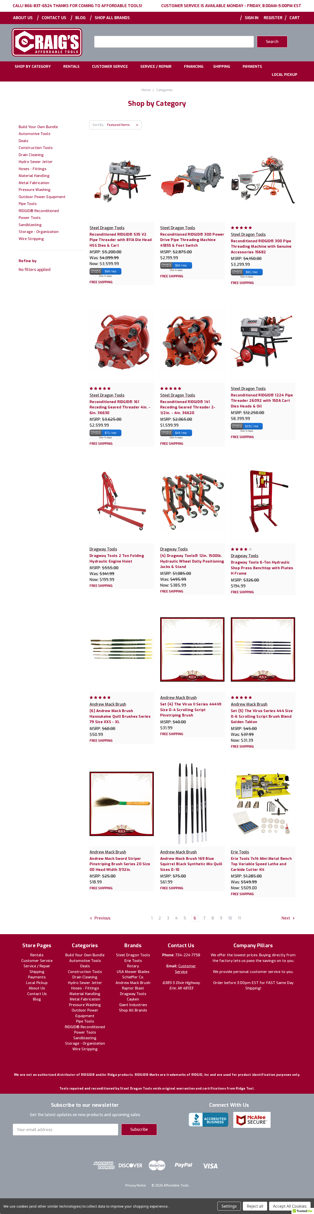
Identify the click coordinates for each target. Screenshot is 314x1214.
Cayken (133, 999)
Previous (101, 918)
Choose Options (192, 185)
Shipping (221, 66)
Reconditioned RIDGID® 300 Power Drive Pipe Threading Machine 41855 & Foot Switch (192, 240)
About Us (23, 17)
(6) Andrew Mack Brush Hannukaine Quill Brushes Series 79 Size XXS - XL (120, 716)
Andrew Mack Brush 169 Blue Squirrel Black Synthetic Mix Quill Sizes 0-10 (191, 864)
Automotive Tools (34, 133)
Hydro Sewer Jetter (36, 161)
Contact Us (54, 17)
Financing (193, 66)
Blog (80, 17)
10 (230, 918)
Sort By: (98, 125)
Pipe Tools (28, 203)
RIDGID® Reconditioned (39, 210)
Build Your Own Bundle (38, 126)
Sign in (251, 17)
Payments (252, 66)
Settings (229, 1206)
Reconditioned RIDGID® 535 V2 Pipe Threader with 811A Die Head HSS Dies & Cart (121, 240)
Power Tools (29, 217)
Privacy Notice (135, 1185)
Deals (23, 140)
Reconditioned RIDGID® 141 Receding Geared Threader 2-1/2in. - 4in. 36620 (188, 407)
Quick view (121, 174)
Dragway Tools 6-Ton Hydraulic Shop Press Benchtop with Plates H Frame (262, 568)
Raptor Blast (133, 988)
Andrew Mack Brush (133, 982)
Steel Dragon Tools (133, 955)
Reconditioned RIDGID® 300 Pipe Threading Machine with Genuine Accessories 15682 (261, 247)
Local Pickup (284, 74)
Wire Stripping (31, 238)
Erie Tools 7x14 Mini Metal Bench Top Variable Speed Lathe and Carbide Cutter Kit (261, 864)
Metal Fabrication (34, 182)
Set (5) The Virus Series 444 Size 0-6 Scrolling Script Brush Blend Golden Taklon (262, 716)
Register (273, 17)
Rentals (71, 66)
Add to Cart (121, 185)
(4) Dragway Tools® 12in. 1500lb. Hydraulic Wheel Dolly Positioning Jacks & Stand (192, 561)
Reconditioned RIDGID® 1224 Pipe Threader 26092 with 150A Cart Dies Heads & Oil (262, 401)
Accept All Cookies (290, 1206)
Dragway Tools (133, 993)
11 (239, 918)
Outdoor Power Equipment (42, 196)
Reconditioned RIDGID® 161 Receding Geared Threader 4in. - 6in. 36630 (120, 407)
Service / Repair (155, 66)
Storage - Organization (39, 231)
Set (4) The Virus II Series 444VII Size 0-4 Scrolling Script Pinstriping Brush (191, 710)
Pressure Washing (35, 189)
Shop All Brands (112, 17)
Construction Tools (35, 147)
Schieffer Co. (133, 977)
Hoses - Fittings (32, 168)
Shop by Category (33, 66)
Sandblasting (30, 224)
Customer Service (110, 66)
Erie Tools (133, 960)
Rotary (133, 966)
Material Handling (34, 175)
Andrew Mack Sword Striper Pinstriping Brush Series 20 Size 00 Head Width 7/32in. (120, 864)
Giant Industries (133, 1004)
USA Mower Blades (133, 971)
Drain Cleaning (31, 154)
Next (286, 918)
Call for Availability (263, 185)
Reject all (255, 1206)
